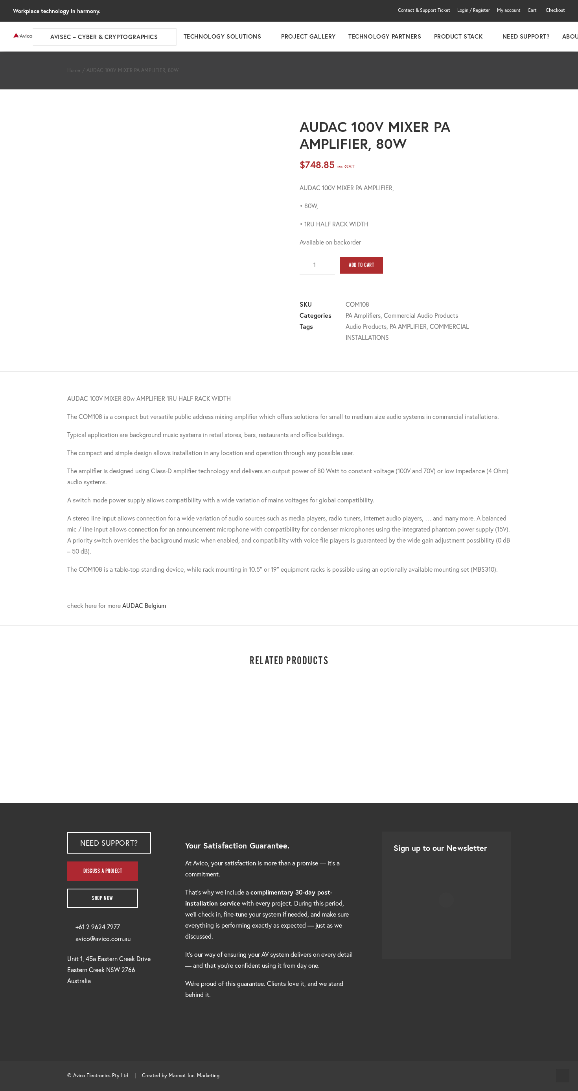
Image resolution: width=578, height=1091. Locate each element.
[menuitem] (425, 10)
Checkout (555, 10)
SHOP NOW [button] (102, 898)
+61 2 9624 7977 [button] (97, 926)
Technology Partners (384, 36)
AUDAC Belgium (144, 605)
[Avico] (23, 36)
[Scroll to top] (562, 1075)
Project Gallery (308, 36)
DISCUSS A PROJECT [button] (102, 871)
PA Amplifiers (363, 315)
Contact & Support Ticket (424, 10)
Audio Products (366, 326)
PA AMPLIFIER (408, 326)
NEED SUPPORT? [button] (109, 843)
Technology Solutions (222, 36)
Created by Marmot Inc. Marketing (180, 1075)
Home (73, 70)
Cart (532, 10)
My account (509, 10)
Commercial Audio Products (421, 315)
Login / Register (473, 10)
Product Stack (458, 36)
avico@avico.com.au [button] (103, 938)
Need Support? (526, 36)
